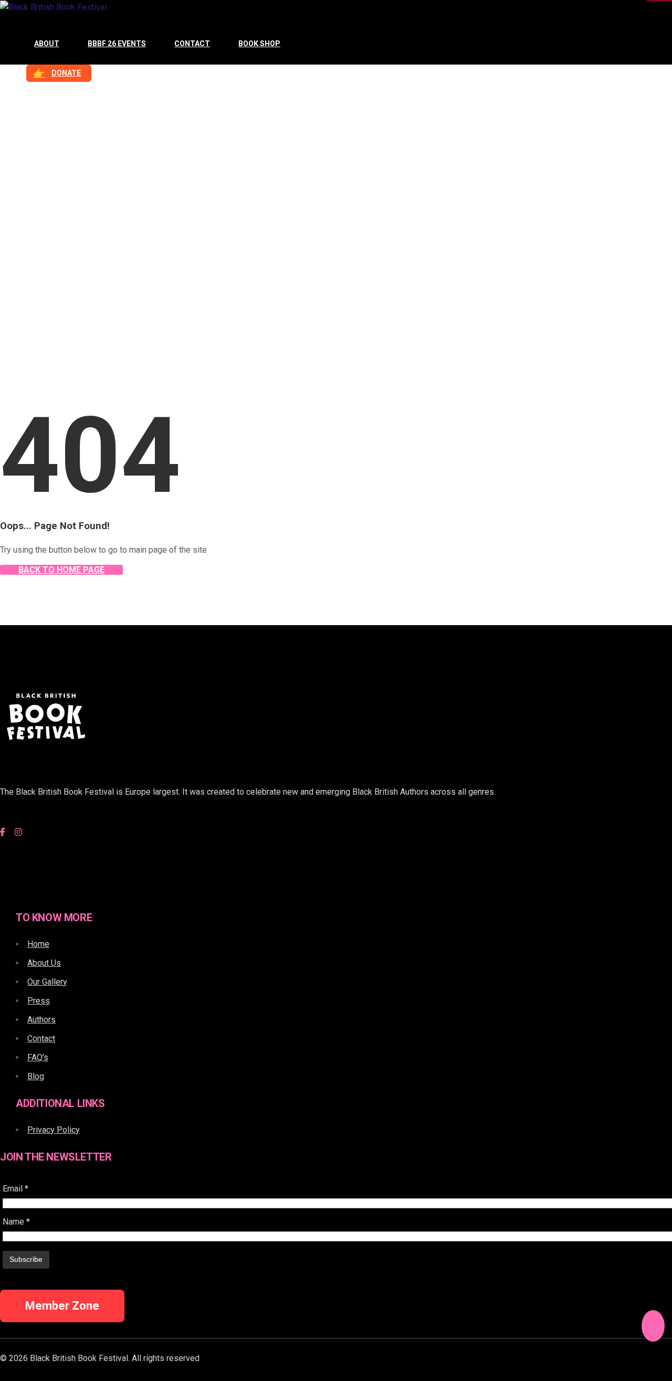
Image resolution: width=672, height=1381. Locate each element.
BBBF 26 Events (117, 43)
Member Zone (62, 1305)
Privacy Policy (53, 1130)
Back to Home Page (61, 570)
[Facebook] (2, 832)
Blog (35, 1076)
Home (25, 218)
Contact (192, 43)
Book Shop (259, 43)
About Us (44, 963)
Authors (41, 1020)
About (46, 43)
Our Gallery (47, 982)
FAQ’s (37, 1057)
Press (38, 1001)
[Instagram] (18, 832)
